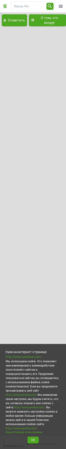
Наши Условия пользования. (24, 432)
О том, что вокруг (49, 20)
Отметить (16, 20)
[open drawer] (60, 6)
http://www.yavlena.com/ (24, 357)
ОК (33, 440)
